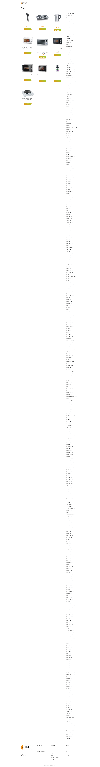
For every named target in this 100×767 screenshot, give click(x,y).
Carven (68, 228)
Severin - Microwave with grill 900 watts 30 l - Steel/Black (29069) (42, 76)
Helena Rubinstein (70, 467)
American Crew (69, 63)
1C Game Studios (70, 13)
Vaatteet (52, 759)
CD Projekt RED (69, 231)
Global (68, 429)
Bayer (68, 137)
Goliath (68, 431)
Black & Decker (69, 168)
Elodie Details (69, 342)
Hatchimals (69, 463)
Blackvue (68, 170)
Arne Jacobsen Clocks (71, 81)
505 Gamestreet (70, 23)
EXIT (67, 369)
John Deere (69, 521)
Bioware (68, 160)
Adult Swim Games (70, 40)
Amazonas (69, 61)
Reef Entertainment (70, 672)
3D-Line (68, 17)
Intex (67, 494)
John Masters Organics (71, 523)
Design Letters (69, 295)
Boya (68, 185)
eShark (68, 351)
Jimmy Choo (69, 516)
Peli (67, 643)
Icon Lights (68, 487)
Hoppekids (69, 471)
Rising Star (68, 686)
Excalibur (68, 367)
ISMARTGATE (69, 496)
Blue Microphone (70, 177)
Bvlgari (68, 208)
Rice (68, 682)
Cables (68, 210)
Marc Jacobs (69, 566)
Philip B (68, 649)
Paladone (68, 636)
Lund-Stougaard (69, 556)
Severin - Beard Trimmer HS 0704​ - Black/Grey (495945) (27, 24)
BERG (68, 144)
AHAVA (68, 48)
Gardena (68, 409)
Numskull (68, 620)
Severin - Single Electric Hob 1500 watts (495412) (27, 99)
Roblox (68, 688)
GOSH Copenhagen (70, 434)
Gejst (67, 417)
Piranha (68, 653)
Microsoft (68, 581)
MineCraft (68, 583)
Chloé (68, 241)
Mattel (68, 572)
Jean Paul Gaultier (70, 514)
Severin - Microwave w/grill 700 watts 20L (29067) (28, 75)
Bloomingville (69, 175)
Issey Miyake (69, 498)
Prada (68, 663)
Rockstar (68, 690)
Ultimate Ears (69, 734)
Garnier (68, 411)
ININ (67, 491)
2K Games (69, 15)
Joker (68, 525)
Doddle (68, 313)
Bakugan (68, 123)
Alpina (68, 57)
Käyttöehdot (68, 751)
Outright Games (70, 632)
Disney (68, 305)
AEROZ (68, 44)
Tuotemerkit (75, 3)
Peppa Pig (69, 647)
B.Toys (68, 104)
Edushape (68, 330)
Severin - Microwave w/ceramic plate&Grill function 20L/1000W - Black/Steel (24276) (57, 49)
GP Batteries (69, 436)
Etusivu (22, 9)
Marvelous (69, 570)
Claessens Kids (69, 247)
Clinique (68, 255)
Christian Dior (69, 243)
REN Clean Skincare (70, 674)
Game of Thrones (70, 407)
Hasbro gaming (70, 462)
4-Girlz (68, 21)
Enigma (68, 344)
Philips (68, 651)
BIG (67, 154)
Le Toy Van (69, 549)
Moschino (68, 593)
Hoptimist (68, 473)
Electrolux (68, 334)
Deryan (68, 293)
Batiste (68, 133)
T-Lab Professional (70, 724)
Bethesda (68, 148)
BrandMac (69, 187)
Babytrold (68, 119)
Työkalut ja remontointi (55, 757)
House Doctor (69, 479)
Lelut (65, 3)
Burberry (68, 206)
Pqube (68, 661)
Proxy (68, 665)
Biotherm (68, 158)
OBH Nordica (69, 624)
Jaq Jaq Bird (69, 510)
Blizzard (68, 173)
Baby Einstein (69, 113)
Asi (67, 84)
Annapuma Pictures (70, 69)
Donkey (68, 318)
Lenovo (68, 550)
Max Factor (69, 576)
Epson (68, 345)
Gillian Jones (69, 425)
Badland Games (69, 121)
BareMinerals (69, 131)
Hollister (68, 469)
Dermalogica (69, 291)
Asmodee (68, 86)
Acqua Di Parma (70, 34)
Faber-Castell (69, 373)
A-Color (68, 28)
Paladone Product (70, 637)
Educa (68, 328)
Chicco (68, 239)
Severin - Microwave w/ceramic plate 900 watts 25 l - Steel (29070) (42, 52)
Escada (68, 347)
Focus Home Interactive (71, 396)
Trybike (68, 732)
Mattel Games (69, 574)
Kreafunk (68, 543)
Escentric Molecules (70, 349)
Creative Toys (69, 272)
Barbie (68, 129)
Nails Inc (68, 603)
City (67, 245)
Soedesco (68, 711)
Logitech (68, 554)
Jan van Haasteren (70, 508)
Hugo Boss (69, 481)
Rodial (68, 692)
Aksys (68, 52)
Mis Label (68, 585)
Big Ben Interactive (70, 156)
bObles (68, 179)
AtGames (68, 92)
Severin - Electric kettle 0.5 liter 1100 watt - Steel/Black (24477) (57, 25)
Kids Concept (69, 535)
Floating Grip (69, 392)
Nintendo (68, 610)
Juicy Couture (69, 527)
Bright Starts (69, 191)
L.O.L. (68, 545)
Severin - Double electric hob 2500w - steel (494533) (42, 24)
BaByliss (68, 117)
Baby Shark (69, 115)
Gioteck (68, 427)
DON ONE (68, 316)
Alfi (67, 54)
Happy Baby (69, 450)
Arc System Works (70, 77)
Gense (68, 419)
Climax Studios (69, 253)
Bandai (68, 125)
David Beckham (69, 284)
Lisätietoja (27, 29)
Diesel (68, 297)
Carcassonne (69, 222)
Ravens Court (69, 670)
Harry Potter (69, 458)
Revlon (68, 680)
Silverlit (68, 707)
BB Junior (68, 139)
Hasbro (68, 460)
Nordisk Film (69, 616)
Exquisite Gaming (70, 371)
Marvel (68, 568)
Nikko (68, 608)
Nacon (68, 601)
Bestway (68, 146)
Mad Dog (68, 558)
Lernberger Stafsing (70, 552)
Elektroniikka (44, 3)
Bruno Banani (69, 202)
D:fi (67, 274)
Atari (67, 90)
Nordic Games (69, 614)
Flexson (68, 390)
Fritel (68, 402)
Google (68, 433)
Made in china (69, 560)
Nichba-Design (69, 607)
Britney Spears (69, 197)
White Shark (69, 736)
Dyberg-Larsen (69, 326)
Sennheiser (69, 699)
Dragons (68, 320)
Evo (67, 363)
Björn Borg (69, 166)
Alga (67, 55)
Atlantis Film (69, 94)
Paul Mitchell (69, 641)
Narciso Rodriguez (70, 605)
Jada (67, 500)
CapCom (68, 220)
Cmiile (68, 258)
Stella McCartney (70, 717)
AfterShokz (69, 46)
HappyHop (68, 456)
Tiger (68, 728)
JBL (67, 512)
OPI (67, 628)
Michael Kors (69, 579)
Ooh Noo (68, 626)
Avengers (68, 102)
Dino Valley (69, 301)
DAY (67, 287)
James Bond (69, 504)
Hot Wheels (69, 477)
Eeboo (68, 332)
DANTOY (68, 282)
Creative (68, 268)
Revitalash (68, 678)
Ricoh (68, 684)
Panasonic (69, 639)
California (68, 214)
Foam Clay (68, 394)
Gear (68, 413)
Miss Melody (69, 587)
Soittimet (60, 3)
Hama (68, 444)
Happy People (69, 454)
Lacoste (68, 547)
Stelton (68, 719)
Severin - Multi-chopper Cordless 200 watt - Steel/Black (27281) (57, 76)
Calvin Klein (69, 218)
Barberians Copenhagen (71, 127)
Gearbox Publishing (70, 415)
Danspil (68, 280)
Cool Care (68, 262)
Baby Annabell (69, 108)
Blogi (69, 3)
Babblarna (68, 106)
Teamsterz (68, 726)
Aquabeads (69, 75)
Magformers (69, 562)
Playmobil (69, 657)
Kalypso (68, 531)
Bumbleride (69, 204)
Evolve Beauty (69, 365)
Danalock (68, 278)
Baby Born (69, 110)
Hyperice (68, 485)
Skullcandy (69, 709)
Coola (68, 266)
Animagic (68, 67)
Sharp (68, 703)
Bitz (67, 164)
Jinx (67, 518)
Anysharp (68, 73)
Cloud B (68, 257)
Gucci (68, 440)
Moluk (68, 589)
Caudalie (68, 229)
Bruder (68, 200)
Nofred (68, 612)
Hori (67, 475)
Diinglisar (68, 299)
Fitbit (67, 386)
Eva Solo (68, 357)
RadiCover (69, 668)
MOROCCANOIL (69, 591)
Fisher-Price (69, 382)
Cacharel (68, 212)
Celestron (68, 233)
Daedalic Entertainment (71, 276)
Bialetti (68, 152)
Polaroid (68, 659)
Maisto (68, 564)
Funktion (68, 405)
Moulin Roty (69, 597)
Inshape (68, 492)
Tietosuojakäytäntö (69, 753)
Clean (68, 251)
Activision (68, 36)
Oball (67, 622)
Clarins (68, 249)
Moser (68, 595)
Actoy (68, 38)
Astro (68, 88)
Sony (68, 713)
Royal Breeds (69, 694)
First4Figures (69, 380)
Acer (67, 32)
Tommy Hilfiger (69, 730)
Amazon (68, 59)
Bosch (68, 183)
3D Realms (68, 19)
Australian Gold (69, 100)
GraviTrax (68, 438)
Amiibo (68, 65)
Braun (68, 189)
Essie (68, 353)
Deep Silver (69, 289)
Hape (68, 448)
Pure (68, 666)
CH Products (69, 237)
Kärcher (68, 533)
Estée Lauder (69, 355)
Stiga (68, 721)
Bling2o (68, 171)
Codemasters (69, 260)
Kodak (68, 539)
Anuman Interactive (70, 71)
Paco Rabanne (69, 634)
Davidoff (68, 286)
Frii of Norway (69, 400)
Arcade (68, 79)
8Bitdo (68, 26)
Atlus (67, 96)
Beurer (68, 150)
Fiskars (68, 384)
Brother (68, 199)
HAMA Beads (69, 446)
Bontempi (68, 181)
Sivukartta (67, 755)
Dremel (68, 324)
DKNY (68, 311)
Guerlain (68, 442)
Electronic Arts (69, 336)
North (68, 618)
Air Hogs (68, 50)
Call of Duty (69, 216)
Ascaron (68, 82)
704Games (68, 25)
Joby (68, 520)
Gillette (68, 423)
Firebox (68, 378)
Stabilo (68, 715)
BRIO (68, 195)
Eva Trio (68, 359)
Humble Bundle (69, 483)
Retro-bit (68, 676)
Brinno (68, 193)
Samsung (68, 697)
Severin (68, 701)
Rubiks (68, 695)
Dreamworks (69, 322)
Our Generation (69, 630)
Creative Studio (69, 270)
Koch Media (69, 537)
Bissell (68, 162)
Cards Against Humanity (71, 224)
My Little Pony (69, 599)
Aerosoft (68, 42)
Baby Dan (68, 111)
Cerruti (68, 235)
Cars (68, 226)
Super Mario (69, 723)
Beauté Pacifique (70, 142)
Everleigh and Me (70, 361)
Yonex (68, 738)
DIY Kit (68, 307)
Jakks (68, 502)
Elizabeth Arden (70, 340)
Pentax (68, 645)
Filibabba (68, 376)
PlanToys (68, 655)
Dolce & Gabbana (70, 315)
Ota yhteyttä (68, 749)
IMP (67, 489)
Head (67, 465)
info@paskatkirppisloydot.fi (41, 751)
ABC (67, 30)
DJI (67, 309)
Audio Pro (68, 98)
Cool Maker (69, 264)
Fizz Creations (69, 388)
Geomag (68, 421)
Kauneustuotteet (52, 3)
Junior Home (69, 529)
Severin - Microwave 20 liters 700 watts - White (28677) (27, 48)
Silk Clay (68, 705)
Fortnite (68, 398)
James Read (69, 506)
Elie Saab (68, 338)
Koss (67, 541)
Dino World (69, 303)
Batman (68, 135)
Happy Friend (69, 452)
